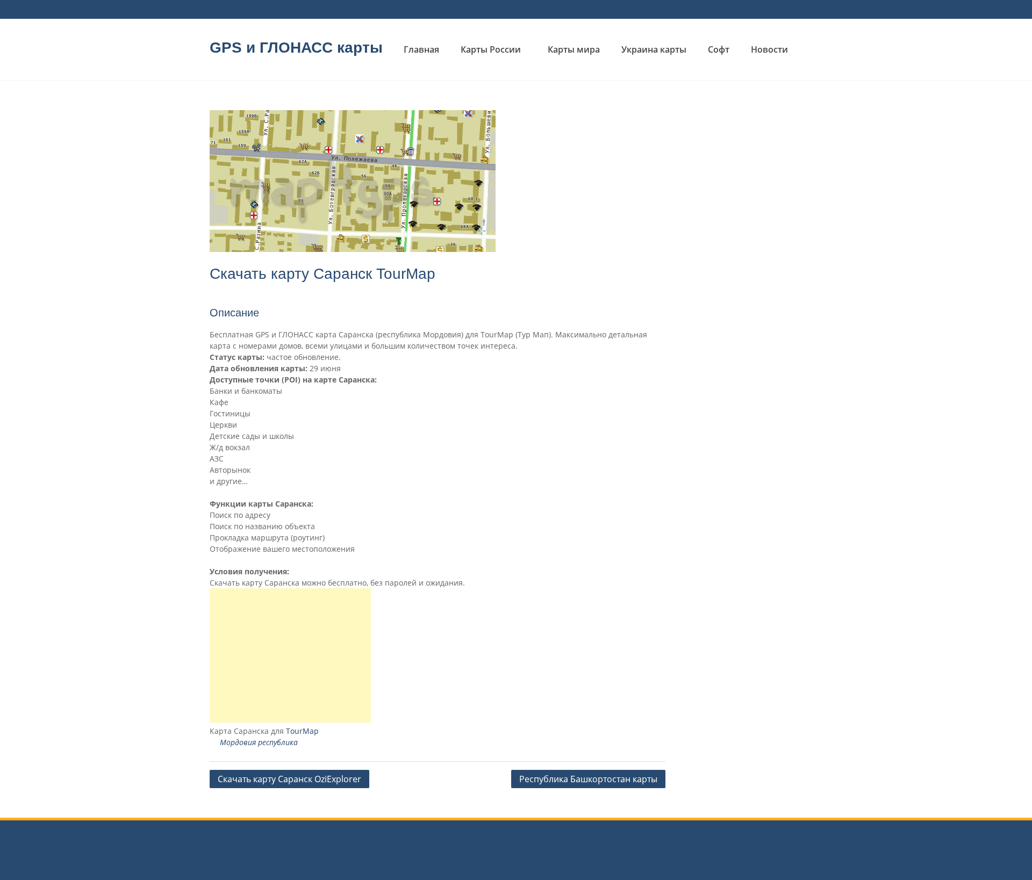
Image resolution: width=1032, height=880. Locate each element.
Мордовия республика (259, 742)
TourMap (302, 731)
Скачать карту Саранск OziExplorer (289, 779)
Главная (421, 49)
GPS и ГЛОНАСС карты (296, 47)
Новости (769, 49)
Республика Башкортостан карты (588, 779)
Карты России (491, 49)
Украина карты (653, 49)
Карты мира (574, 49)
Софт (718, 49)
